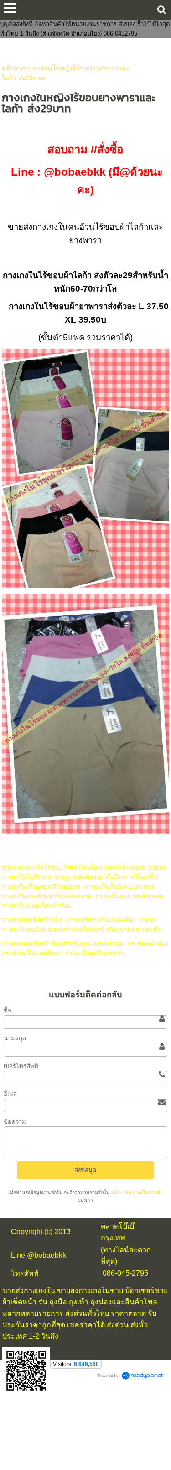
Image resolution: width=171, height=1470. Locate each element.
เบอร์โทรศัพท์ (21, 1066)
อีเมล (10, 1093)
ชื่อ (7, 1010)
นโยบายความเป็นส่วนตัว (136, 1192)
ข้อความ (15, 1121)
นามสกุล (15, 1038)
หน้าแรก (14, 68)
